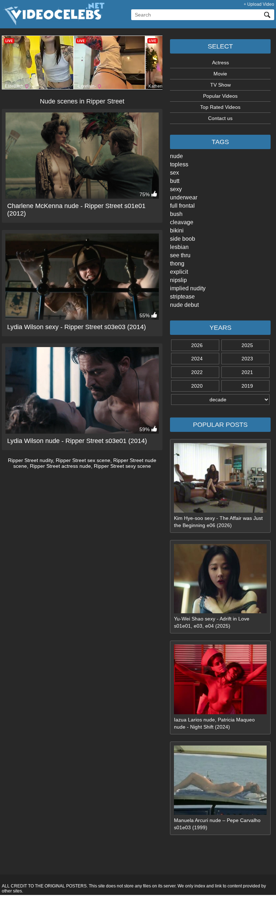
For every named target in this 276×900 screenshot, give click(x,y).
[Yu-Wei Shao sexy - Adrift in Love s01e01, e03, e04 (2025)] (220, 611)
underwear (183, 197)
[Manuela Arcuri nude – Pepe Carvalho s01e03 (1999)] (220, 813)
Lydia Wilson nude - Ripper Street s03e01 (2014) (77, 440)
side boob (182, 239)
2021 (247, 372)
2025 (247, 345)
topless (179, 164)
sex (174, 173)
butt (174, 181)
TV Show (220, 85)
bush (176, 214)
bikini (177, 230)
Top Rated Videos (220, 107)
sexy (176, 189)
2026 (197, 345)
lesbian (179, 247)
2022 (197, 372)
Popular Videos (220, 96)
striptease (182, 297)
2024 (197, 358)
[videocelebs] (53, 24)
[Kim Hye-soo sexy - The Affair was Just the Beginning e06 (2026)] (220, 511)
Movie (220, 74)
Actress (220, 62)
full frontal (182, 206)
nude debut (184, 305)
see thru (180, 255)
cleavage (181, 222)
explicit (179, 272)
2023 (247, 358)
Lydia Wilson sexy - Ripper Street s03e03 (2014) (76, 327)
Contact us (220, 118)
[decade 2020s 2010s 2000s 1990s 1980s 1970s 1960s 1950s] (220, 399)
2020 (197, 386)
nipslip (178, 280)
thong (177, 263)
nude (176, 156)
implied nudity (188, 288)
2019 (247, 386)
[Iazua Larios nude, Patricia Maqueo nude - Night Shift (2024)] (220, 712)
